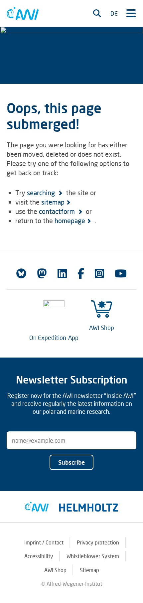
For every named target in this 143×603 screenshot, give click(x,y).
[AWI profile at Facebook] (80, 273)
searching (42, 193)
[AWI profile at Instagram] (99, 273)
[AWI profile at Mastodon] (42, 273)
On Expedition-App (53, 337)
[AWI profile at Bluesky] (21, 273)
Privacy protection (98, 542)
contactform (57, 211)
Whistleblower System (93, 556)
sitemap (53, 202)
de (114, 13)
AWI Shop (101, 327)
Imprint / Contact (44, 542)
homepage (70, 221)
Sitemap (89, 570)
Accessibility (38, 556)
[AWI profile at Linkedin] (62, 273)
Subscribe (71, 462)
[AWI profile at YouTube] (121, 273)
